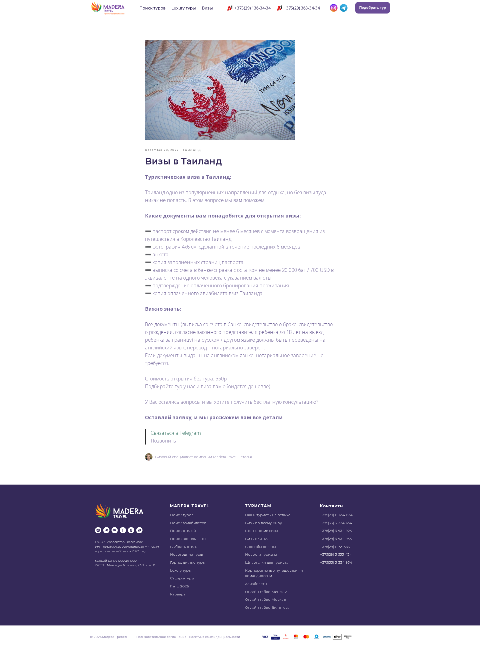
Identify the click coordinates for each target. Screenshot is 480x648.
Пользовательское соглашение (161, 637)
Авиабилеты (256, 583)
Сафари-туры (182, 578)
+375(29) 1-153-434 (335, 546)
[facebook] (123, 530)
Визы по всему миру (263, 523)
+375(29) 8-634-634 (336, 515)
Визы (207, 8)
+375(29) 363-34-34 (302, 8)
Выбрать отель (183, 546)
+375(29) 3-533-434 (336, 554)
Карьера (178, 594)
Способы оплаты (260, 546)
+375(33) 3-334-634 (336, 523)
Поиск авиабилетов (188, 523)
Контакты (332, 506)
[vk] (115, 530)
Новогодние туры (186, 554)
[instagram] (98, 530)
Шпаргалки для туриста (266, 562)
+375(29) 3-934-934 (336, 538)
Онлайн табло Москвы (265, 599)
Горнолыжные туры (187, 562)
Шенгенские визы (261, 530)
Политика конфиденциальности (214, 637)
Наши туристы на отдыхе (267, 515)
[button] (372, 8)
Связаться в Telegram (176, 432)
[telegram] (106, 530)
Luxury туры (183, 8)
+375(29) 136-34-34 (252, 8)
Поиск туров (152, 8)
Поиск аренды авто (188, 538)
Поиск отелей (183, 530)
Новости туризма (261, 554)
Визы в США (256, 538)
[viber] (139, 530)
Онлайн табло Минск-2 (266, 591)
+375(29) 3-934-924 (336, 530)
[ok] (131, 530)
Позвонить (163, 440)
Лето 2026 (179, 586)
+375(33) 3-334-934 (336, 562)
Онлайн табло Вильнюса (267, 607)
